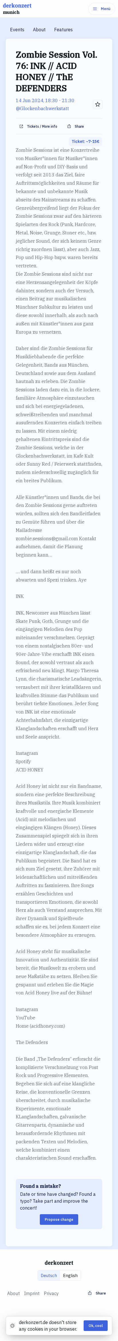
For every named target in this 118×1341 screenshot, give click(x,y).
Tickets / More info (42, 126)
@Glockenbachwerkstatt (42, 108)
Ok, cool (95, 1325)
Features (63, 29)
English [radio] (70, 1275)
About (39, 29)
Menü (106, 8)
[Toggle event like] (97, 104)
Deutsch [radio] (49, 1275)
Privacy (51, 1293)
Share (79, 126)
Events (17, 29)
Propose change (59, 1219)
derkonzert (17, 8)
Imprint (32, 1293)
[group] (59, 1275)
